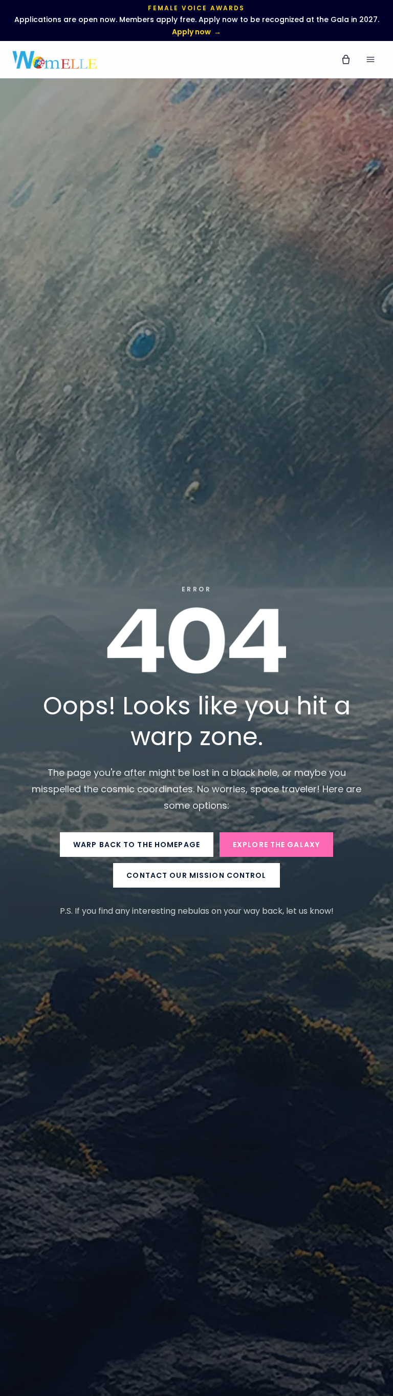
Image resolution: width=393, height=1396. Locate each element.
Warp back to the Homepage (136, 844)
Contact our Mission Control (196, 875)
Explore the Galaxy (276, 844)
